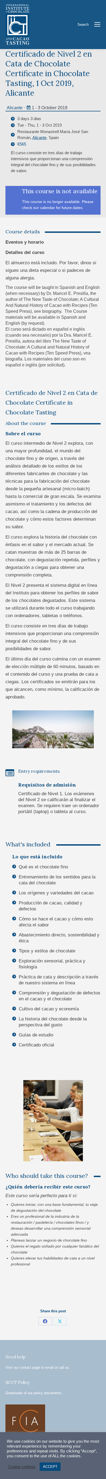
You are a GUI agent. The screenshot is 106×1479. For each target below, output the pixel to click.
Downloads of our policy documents (33, 1393)
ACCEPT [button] (50, 1467)
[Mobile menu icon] (97, 24)
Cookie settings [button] (22, 1467)
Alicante (15, 107)
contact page (30, 1367)
